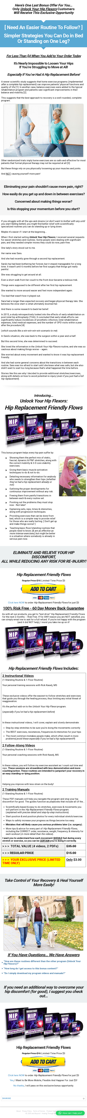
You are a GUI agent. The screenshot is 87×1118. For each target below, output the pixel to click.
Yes (12, 1080)
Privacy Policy (27, 1111)
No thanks (18, 1085)
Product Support (53, 1111)
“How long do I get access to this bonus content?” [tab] (31, 968)
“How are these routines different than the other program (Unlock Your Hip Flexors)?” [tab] (42, 962)
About (18, 1111)
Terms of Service (39, 1111)
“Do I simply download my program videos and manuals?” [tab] (34, 973)
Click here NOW (16, 602)
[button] (70, 1113)
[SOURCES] (6, 1098)
